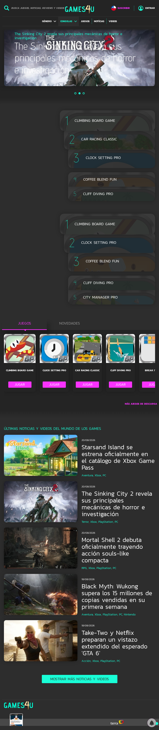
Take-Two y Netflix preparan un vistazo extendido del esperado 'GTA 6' (114, 643)
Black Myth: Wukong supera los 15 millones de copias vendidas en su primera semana (117, 596)
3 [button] (84, 93)
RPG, (84, 568)
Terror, (85, 521)
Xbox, (98, 475)
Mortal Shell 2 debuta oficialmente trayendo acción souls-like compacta (112, 550)
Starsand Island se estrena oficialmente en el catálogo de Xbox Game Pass (118, 457)
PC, (121, 614)
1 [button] (75, 93)
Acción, (86, 660)
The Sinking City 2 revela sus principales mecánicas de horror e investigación (117, 504)
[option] (79, 57)
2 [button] (79, 93)
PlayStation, (106, 521)
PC (104, 475)
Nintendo (130, 614)
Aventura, (88, 475)
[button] (49, 21)
